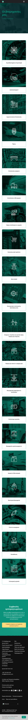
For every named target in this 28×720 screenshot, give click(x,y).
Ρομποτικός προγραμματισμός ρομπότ (6, 654)
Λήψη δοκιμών (5, 649)
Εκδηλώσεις (17, 643)
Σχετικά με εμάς (18, 645)
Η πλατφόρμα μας (6, 641)
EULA (3, 699)
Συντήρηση (4, 665)
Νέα (15, 641)
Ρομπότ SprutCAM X (7, 645)
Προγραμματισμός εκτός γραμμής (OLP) (7, 659)
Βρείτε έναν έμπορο (19, 649)
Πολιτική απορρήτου (17, 696)
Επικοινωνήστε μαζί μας (8, 685)
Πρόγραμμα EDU (18, 653)
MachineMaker (6, 647)
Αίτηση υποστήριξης (7, 687)
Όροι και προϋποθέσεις (11, 699)
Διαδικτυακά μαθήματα (7, 651)
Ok (23, 717)
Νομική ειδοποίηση (6, 696)
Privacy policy (12, 718)
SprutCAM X (5, 643)
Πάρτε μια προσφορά (19, 647)
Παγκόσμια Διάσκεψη (19, 651)
